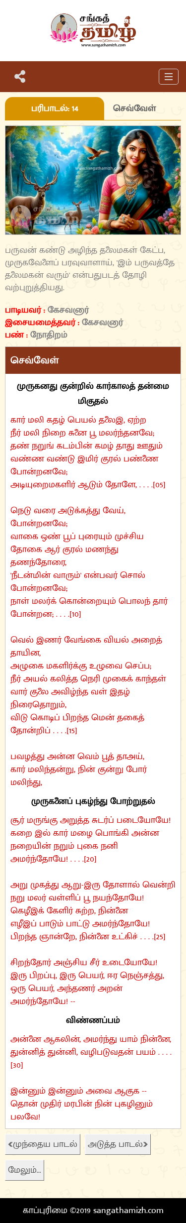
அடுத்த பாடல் (115, 1144)
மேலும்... (24, 1170)
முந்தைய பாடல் (45, 1144)
